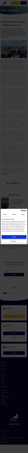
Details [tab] (14, 214)
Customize (13, 241)
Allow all (14, 237)
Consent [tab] (5, 214)
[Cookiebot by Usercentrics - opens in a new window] (20, 211)
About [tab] (22, 214)
